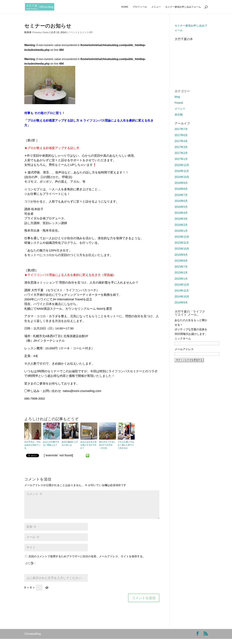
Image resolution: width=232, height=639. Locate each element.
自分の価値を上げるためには (70, 443)
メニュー (156, 7)
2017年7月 (181, 129)
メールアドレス (184, 349)
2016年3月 (181, 218)
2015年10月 (182, 248)
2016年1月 (181, 230)
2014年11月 (182, 290)
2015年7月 (181, 266)
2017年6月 (181, 135)
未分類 (179, 114)
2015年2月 (181, 272)
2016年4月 (181, 212)
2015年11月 (182, 242)
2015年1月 (181, 278)
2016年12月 (182, 165)
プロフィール (140, 7)
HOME (124, 7)
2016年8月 (181, 188)
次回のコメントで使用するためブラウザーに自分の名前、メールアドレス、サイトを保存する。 (86, 556)
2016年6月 (181, 200)
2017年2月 (181, 153)
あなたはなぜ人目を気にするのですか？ (88, 445)
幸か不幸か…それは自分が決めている (32, 445)
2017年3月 (181, 147)
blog (177, 96)
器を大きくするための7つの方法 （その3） (107, 445)
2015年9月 (181, 254)
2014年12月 (182, 284)
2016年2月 (181, 224)
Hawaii (179, 102)
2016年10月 (182, 177)
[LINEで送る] (87, 455)
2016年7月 (181, 195)
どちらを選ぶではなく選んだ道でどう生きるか (126, 445)
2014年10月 (182, 296)
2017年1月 (181, 158)
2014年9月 (181, 302)
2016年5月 (181, 206)
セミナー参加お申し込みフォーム (183, 7)
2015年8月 (181, 260)
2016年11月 (182, 171)
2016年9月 (181, 182)
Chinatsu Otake (40, 32)
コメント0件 (86, 32)
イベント (72, 32)
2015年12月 (182, 236)
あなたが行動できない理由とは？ (51, 443)
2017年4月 (181, 141)
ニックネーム (183, 338)
